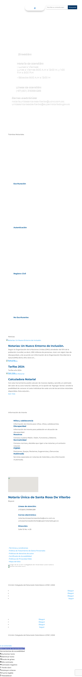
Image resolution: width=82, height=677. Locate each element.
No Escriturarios (21, 317)
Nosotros (18, 434)
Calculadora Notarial (22, 379)
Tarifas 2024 (16, 366)
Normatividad (20, 440)
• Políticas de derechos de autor (21, 553)
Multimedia (19, 454)
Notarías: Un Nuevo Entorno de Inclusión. (36, 345)
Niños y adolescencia (23, 421)
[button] (12, 648)
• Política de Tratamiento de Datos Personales (26, 551)
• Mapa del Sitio (14, 562)
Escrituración (20, 184)
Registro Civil (20, 274)
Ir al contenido (6, 646)
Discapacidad (20, 426)
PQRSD (17, 448)
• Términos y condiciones (18, 548)
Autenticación (20, 227)
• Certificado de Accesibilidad (20, 556)
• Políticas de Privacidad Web (20, 559)
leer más (11, 394)
